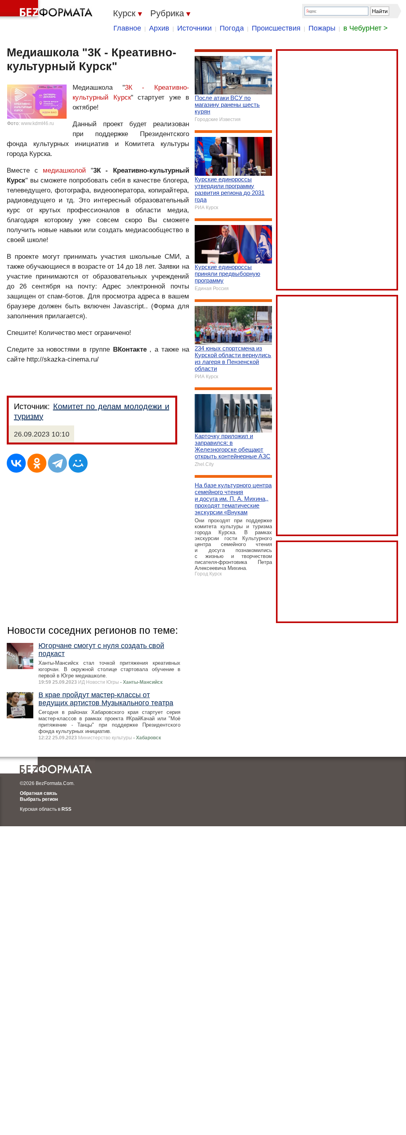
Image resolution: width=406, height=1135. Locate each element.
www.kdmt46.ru (37, 123)
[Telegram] (57, 463)
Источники (194, 28)
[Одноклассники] (36, 463)
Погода (232, 28)
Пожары (321, 28)
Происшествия (276, 28)
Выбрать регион (39, 799)
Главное (127, 28)
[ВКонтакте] (16, 463)
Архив (159, 28)
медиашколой (64, 170)
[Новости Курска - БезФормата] (47, 10)
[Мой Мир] (78, 463)
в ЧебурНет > (365, 28)
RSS (66, 809)
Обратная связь (38, 793)
